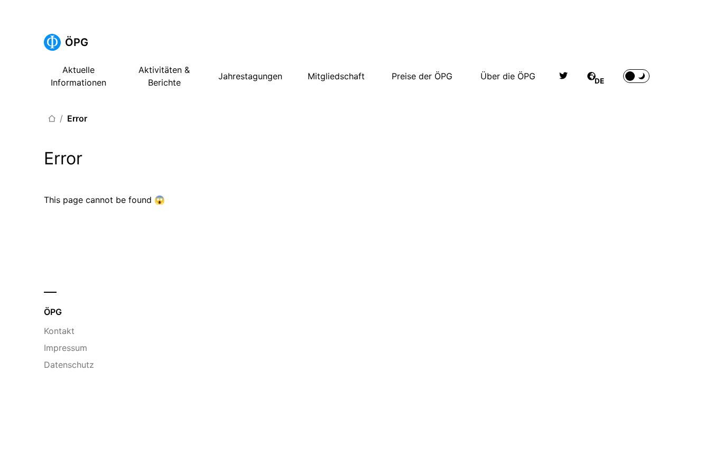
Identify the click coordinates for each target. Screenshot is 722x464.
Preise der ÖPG (422, 76)
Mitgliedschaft (336, 76)
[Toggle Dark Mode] (636, 76)
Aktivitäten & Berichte (164, 76)
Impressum (65, 347)
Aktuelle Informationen (78, 76)
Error (77, 118)
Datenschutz (69, 364)
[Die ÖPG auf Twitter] (563, 76)
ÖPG (76, 42)
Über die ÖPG (507, 76)
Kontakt (59, 331)
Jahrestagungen (250, 76)
